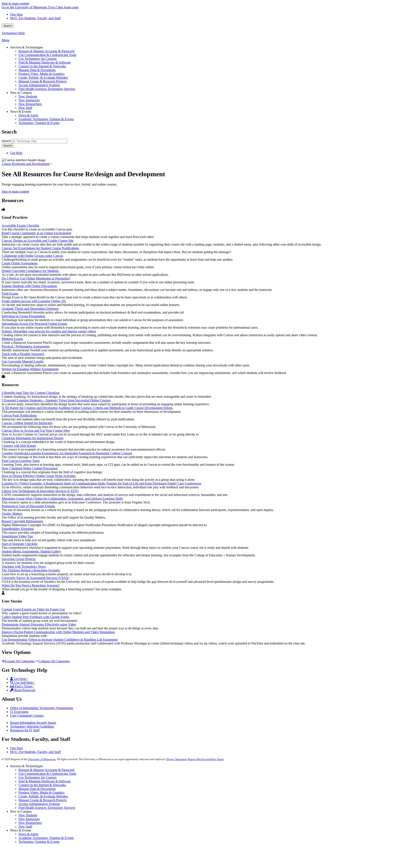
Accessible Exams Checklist (20, 225)
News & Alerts (28, 834)
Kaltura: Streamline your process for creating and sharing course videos (49, 331)
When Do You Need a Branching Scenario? (31, 585)
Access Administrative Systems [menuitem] (39, 85)
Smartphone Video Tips (17, 536)
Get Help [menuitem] (16, 153)
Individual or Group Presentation (23, 316)
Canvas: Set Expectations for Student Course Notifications (40, 248)
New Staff (25, 826)
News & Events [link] (20, 111)
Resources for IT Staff (24, 730)
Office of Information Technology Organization (41, 708)
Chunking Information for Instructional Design (32, 438)
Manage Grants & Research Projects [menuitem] (42, 81)
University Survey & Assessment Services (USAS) (35, 578)
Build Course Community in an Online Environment (36, 233)
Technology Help (13, 33)
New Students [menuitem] (27, 96)
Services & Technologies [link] (26, 47)
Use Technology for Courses (37, 777)
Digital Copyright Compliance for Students (30, 271)
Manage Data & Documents (37, 789)
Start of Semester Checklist (19, 544)
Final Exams (10, 293)
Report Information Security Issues (33, 722)
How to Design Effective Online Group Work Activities (39, 476)
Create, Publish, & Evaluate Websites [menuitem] (43, 77)
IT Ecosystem (19, 712)
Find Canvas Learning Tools (20, 461)
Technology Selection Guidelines (32, 726)
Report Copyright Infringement (22, 521)
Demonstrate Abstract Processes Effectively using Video (39, 624)
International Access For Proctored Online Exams (34, 323)
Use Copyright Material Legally (23, 361)
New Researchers (30, 823)
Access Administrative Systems (39, 804)
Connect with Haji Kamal (19, 445)
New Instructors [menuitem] (29, 100)
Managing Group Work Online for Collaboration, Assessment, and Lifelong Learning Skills (62, 498)
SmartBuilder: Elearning (18, 529)
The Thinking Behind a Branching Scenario (31, 570)
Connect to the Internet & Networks (42, 785)
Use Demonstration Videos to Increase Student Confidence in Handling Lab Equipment (60, 639)
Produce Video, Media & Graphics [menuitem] (41, 74)
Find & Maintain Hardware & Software (44, 781)
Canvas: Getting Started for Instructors (27, 423)
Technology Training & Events (38, 841)
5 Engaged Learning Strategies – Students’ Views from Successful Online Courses (56, 400)
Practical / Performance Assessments (26, 346)
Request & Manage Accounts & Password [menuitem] (46, 51)
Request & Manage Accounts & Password (46, 770)
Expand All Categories (20, 661)
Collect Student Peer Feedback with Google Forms (35, 617)
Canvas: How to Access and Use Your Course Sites (36, 430)
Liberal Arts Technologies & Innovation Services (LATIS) (40, 491)
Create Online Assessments (20, 263)
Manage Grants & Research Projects (42, 800)
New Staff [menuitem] (25, 108)
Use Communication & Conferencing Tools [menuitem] (47, 55)
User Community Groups (27, 715)
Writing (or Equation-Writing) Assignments (30, 369)
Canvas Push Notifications (19, 415)
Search (7, 25)
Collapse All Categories (54, 661)
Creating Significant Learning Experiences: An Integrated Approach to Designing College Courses (67, 453)
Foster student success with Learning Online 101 (34, 301)
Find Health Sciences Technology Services (46, 807)
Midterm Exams (12, 339)
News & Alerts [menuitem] (28, 115)
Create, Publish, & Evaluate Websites (43, 796)
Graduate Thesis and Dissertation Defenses (30, 308)
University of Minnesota (42, 759)
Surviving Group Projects (18, 559)
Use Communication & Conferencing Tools (47, 773)
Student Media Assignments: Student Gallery (31, 551)
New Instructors (29, 819)
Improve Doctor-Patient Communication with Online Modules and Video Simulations (58, 632)
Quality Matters (12, 513)
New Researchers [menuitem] (30, 104)
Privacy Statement (176, 759)
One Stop (16, 14)
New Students (27, 815)
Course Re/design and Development (26, 164)
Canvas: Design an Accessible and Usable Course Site (37, 240)
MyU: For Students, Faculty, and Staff (35, 18)
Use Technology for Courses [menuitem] (37, 58)
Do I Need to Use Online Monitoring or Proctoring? (36, 278)
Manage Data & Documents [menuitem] (37, 70)
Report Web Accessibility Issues (206, 759)
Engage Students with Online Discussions (29, 286)
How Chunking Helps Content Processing (30, 468)
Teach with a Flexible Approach (23, 354)
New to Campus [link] (21, 92)
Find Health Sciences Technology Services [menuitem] (46, 89)
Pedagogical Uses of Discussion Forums (28, 506)
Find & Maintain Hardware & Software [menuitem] (44, 62)
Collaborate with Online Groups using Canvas (32, 255)
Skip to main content (15, 3)
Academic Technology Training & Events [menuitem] (46, 119)
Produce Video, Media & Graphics (41, 792)
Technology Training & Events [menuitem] (38, 123)
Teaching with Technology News (24, 566)
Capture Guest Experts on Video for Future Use (33, 609)
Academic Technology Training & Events (46, 838)
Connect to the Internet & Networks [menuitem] (42, 66)
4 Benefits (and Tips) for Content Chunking (30, 393)
